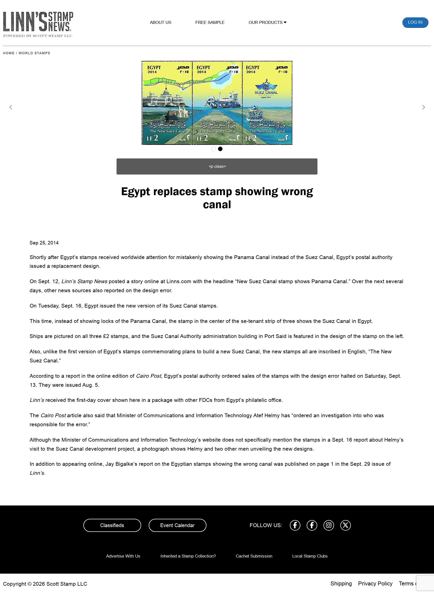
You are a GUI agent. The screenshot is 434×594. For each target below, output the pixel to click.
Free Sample (210, 22)
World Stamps (34, 53)
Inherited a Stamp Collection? (188, 556)
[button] (11, 107)
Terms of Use (415, 583)
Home (9, 53)
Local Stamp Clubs (310, 556)
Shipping (341, 583)
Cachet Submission (254, 556)
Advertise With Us (123, 556)
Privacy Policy (375, 583)
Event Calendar (177, 525)
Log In (415, 22)
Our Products (266, 22)
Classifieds (112, 525)
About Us (160, 22)
